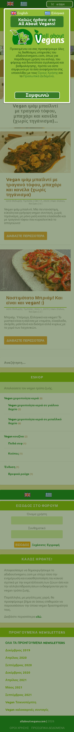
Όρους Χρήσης (48, 72)
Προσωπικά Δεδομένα (38, 76)
